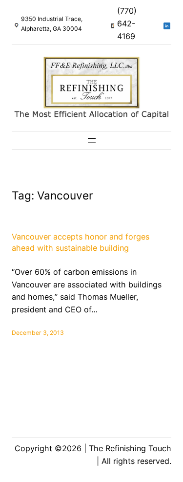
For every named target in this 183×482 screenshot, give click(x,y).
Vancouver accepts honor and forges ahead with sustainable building (80, 242)
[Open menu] (92, 140)
